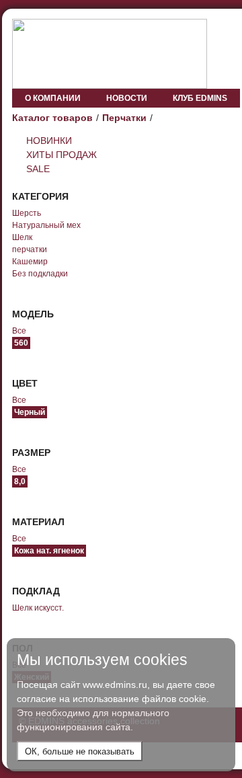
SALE (38, 168)
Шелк (22, 237)
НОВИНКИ (49, 140)
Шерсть (26, 213)
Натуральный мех (46, 225)
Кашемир (30, 261)
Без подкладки (40, 273)
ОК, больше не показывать (79, 751)
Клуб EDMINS (200, 98)
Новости (126, 98)
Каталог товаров (52, 117)
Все (19, 331)
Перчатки (124, 117)
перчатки (29, 249)
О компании (53, 98)
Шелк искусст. (38, 608)
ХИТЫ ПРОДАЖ (61, 154)
